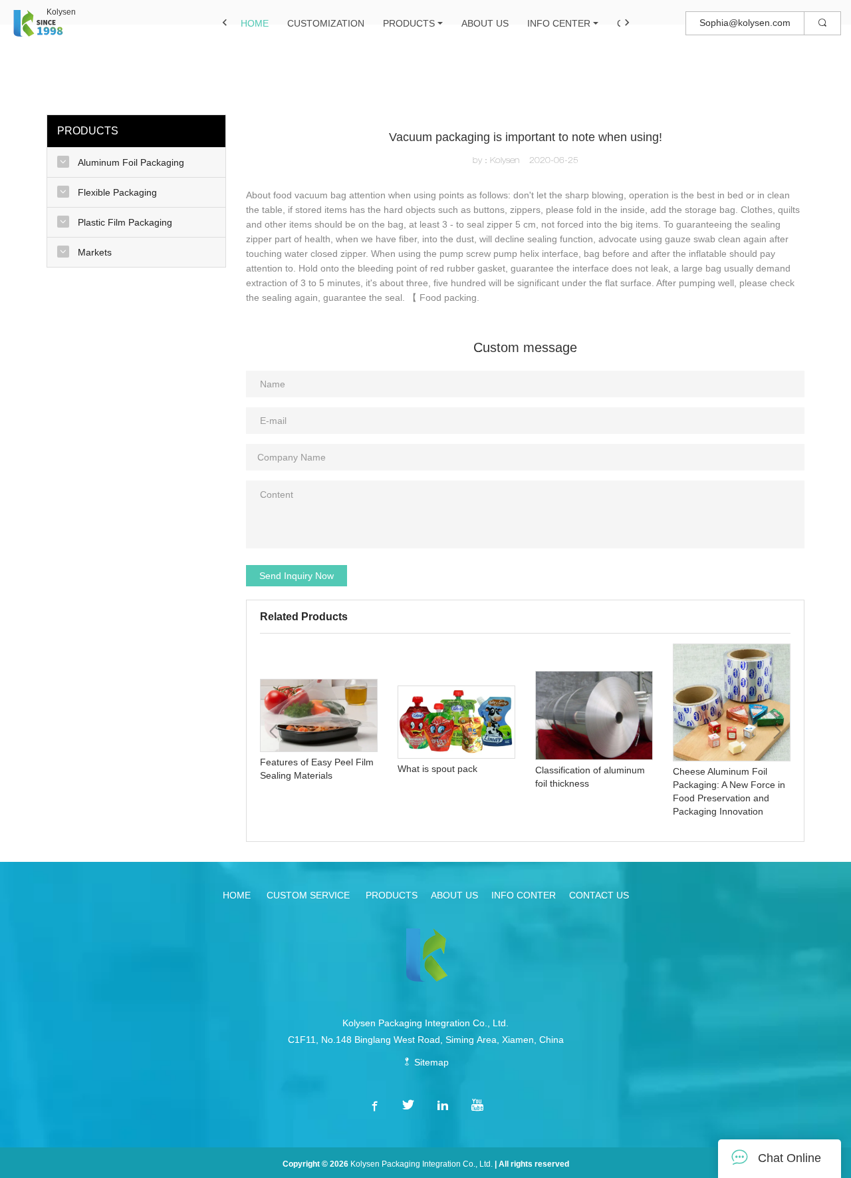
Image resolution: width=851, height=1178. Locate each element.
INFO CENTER (558, 23)
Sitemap (430, 1062)
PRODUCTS (409, 23)
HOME (255, 23)
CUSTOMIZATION (325, 23)
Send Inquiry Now (296, 575)
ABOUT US (485, 23)
